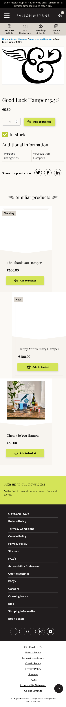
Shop (13, 39)
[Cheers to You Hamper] (26, 396)
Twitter (13, 631)
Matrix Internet (33, 701)
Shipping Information (22, 611)
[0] (61, 16)
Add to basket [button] (28, 280)
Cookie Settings (18, 573)
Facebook (23, 631)
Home (5, 39)
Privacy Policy (17, 543)
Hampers (22, 39)
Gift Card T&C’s (18, 513)
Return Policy (17, 521)
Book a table (16, 618)
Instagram (41, 631)
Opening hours (18, 596)
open (7, 15)
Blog (11, 603)
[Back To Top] (58, 688)
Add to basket (42, 121)
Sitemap (13, 551)
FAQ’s (12, 558)
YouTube (50, 631)
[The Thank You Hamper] (26, 224)
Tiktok (32, 631)
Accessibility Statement (24, 566)
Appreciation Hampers (40, 39)
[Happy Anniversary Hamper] (39, 310)
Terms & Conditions (21, 528)
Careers (13, 588)
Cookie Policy (17, 536)
